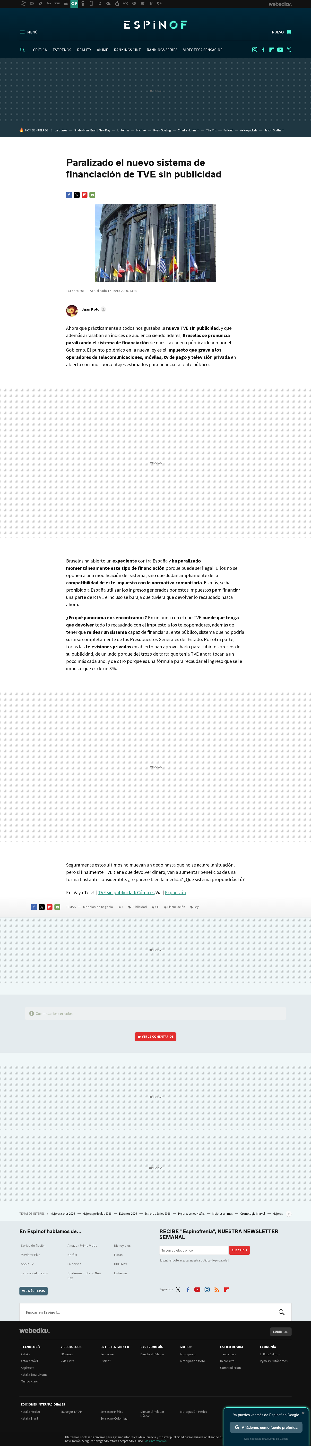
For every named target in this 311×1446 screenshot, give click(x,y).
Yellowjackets (248, 130)
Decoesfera (227, 1361)
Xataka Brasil (29, 1418)
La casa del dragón (34, 1273)
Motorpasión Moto (192, 1361)
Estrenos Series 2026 (158, 1214)
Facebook (263, 50)
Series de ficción (33, 1245)
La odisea (61, 130)
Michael (141, 130)
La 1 (120, 907)
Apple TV (27, 1264)
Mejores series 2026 (63, 1214)
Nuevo (278, 32)
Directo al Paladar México (152, 1414)
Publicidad (139, 907)
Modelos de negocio (98, 907)
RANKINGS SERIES (162, 49)
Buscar (281, 1312)
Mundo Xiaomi (30, 1381)
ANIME (102, 49)
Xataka (25, 1354)
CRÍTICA (40, 49)
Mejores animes (222, 1214)
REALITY (84, 49)
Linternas (123, 130)
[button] (93, 309)
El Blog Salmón (270, 1354)
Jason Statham (274, 130)
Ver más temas (33, 1291)
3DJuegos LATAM (71, 1412)
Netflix (72, 1255)
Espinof (155, 25)
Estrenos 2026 (128, 1214)
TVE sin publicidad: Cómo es (126, 892)
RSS (217, 1288)
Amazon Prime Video (82, 1245)
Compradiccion (230, 1368)
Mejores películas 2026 (97, 1214)
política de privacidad (215, 1260)
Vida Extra (67, 1361)
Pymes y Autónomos (273, 1361)
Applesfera (27, 1368)
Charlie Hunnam (188, 130)
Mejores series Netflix (191, 1214)
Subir (277, 1332)
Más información (156, 1441)
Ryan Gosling (162, 130)
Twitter (289, 50)
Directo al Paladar (152, 1354)
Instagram (255, 50)
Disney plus (122, 1245)
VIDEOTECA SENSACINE (203, 49)
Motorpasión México (193, 1412)
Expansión (175, 892)
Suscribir (239, 1250)
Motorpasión (188, 1354)
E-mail (92, 195)
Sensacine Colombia (114, 1418)
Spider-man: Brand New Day (84, 1275)
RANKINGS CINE (127, 49)
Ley (196, 907)
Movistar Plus (30, 1255)
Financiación (176, 907)
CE (157, 907)
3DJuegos (67, 1354)
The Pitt (211, 130)
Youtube (280, 50)
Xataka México (30, 1412)
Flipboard (272, 50)
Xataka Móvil (29, 1361)
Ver (158, 1037)
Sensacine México (112, 1412)
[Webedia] (34, 1330)
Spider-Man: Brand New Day (92, 130)
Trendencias (228, 1354)
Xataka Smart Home (34, 1375)
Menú (32, 32)
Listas (118, 1255)
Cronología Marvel (253, 1214)
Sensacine (107, 1354)
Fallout (228, 130)
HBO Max (120, 1264)
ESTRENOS (62, 49)
